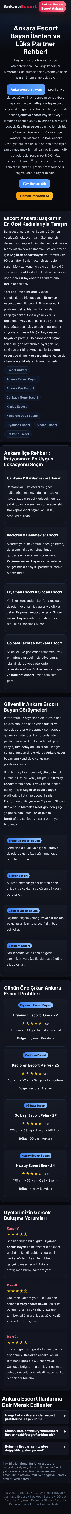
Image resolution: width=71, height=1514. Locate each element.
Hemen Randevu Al (34, 196)
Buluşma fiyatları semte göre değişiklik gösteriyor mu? (26, 1448)
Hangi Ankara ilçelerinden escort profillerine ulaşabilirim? (30, 1417)
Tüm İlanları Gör (34, 183)
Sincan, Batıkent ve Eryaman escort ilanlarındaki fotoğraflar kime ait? (31, 1433)
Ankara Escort (52, 4)
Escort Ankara (52, 8)
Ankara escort (56, 752)
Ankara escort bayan (26, 89)
